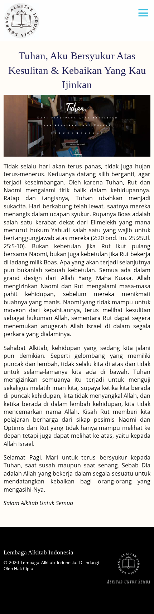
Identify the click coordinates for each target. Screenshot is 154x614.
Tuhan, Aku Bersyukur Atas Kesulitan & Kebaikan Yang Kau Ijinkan (77, 70)
